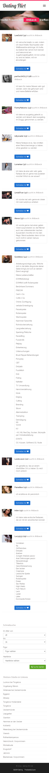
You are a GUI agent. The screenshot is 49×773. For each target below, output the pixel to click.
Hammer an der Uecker (12, 722)
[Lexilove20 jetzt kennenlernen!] (7, 461)
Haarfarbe (7, 657)
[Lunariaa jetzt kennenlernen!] (7, 166)
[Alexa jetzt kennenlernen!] (7, 221)
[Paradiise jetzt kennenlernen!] (7, 489)
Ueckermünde (9, 710)
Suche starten (38, 667)
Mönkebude (8, 745)
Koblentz (7, 726)
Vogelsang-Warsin (10, 686)
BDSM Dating (18, 770)
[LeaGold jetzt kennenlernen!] (7, 37)
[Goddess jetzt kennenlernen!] (7, 259)
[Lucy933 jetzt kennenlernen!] (7, 538)
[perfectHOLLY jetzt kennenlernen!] (7, 78)
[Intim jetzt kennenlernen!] (7, 513)
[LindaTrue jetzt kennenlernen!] (7, 195)
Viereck (6, 733)
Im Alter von (8, 631)
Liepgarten (7, 714)
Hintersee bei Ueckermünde (14, 690)
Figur (5, 647)
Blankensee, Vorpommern (13, 757)
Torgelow (7, 706)
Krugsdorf (7, 749)
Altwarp (6, 698)
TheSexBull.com (30, 770)
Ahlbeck (38, 35)
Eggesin (6, 694)
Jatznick (6, 753)
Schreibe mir (21, 69)
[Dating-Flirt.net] (14, 6)
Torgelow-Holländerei (12, 702)
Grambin (6, 718)
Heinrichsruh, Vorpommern (14, 741)
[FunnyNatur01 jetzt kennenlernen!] (7, 110)
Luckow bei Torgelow (12, 682)
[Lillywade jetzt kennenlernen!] (7, 138)
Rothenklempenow (11, 737)
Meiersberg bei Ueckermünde (15, 729)
